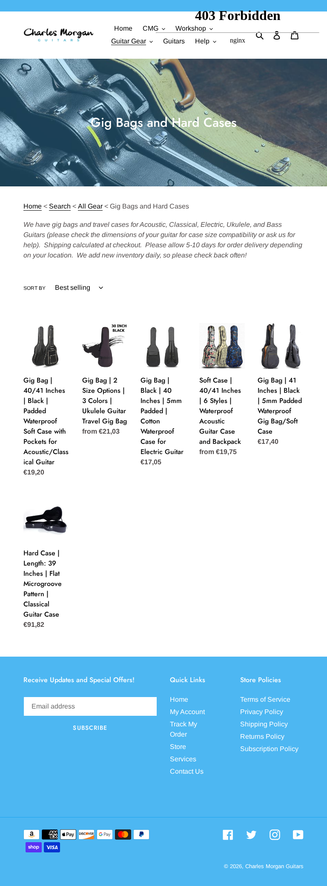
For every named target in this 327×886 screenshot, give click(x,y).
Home (32, 206)
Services (183, 759)
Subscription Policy (269, 748)
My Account (187, 711)
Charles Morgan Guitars (274, 866)
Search (60, 206)
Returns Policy (262, 736)
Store (178, 746)
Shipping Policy (264, 724)
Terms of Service (265, 699)
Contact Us (187, 771)
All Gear (90, 206)
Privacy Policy (261, 711)
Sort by (34, 288)
